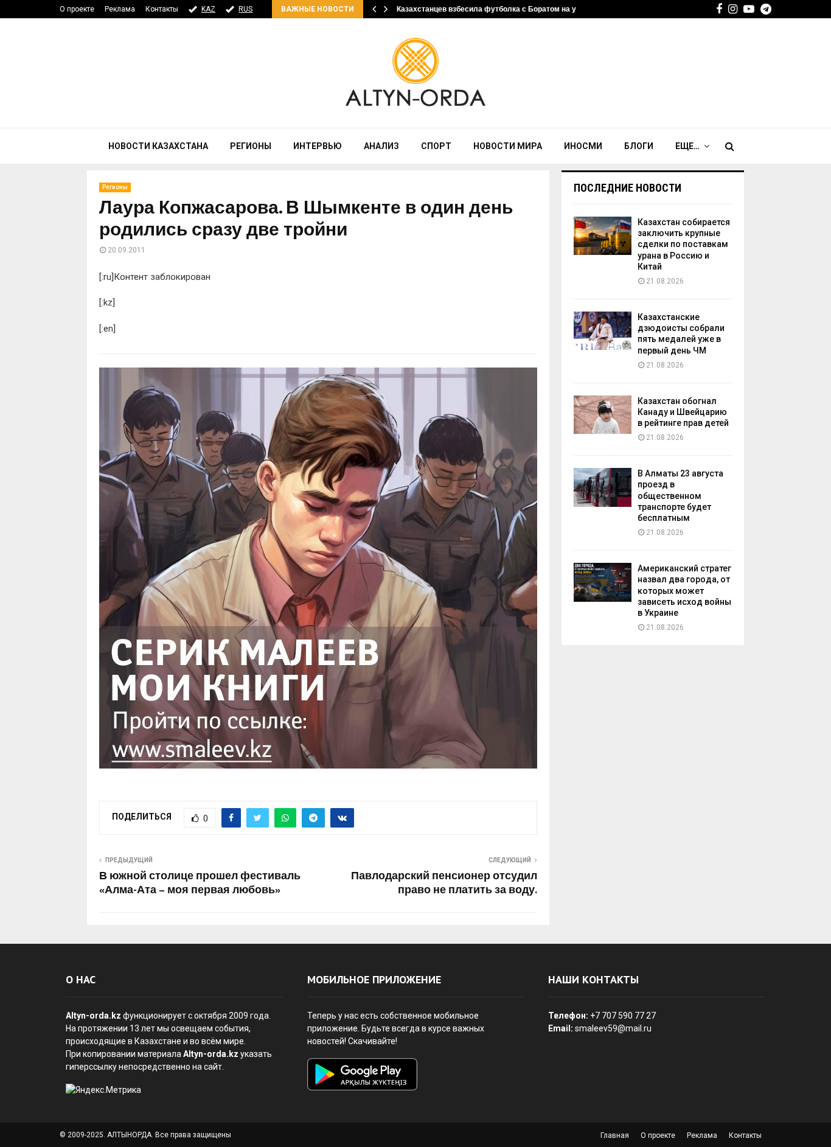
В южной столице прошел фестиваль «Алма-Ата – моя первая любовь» (200, 883)
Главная (614, 1135)
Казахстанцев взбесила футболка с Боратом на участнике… (506, 9)
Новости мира (507, 146)
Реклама (120, 9)
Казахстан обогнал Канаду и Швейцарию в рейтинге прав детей (683, 412)
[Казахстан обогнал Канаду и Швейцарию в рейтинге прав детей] (602, 415)
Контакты (161, 9)
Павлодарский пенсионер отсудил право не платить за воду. (444, 883)
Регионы (250, 146)
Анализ (381, 146)
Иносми (583, 146)
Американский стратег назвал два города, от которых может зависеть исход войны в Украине (684, 590)
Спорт (436, 146)
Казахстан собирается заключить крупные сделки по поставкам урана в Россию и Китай (684, 244)
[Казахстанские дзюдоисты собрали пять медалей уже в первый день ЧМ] (602, 331)
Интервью (317, 146)
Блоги (638, 146)
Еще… (687, 146)
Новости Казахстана (158, 146)
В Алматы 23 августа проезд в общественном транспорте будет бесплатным (680, 496)
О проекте (77, 9)
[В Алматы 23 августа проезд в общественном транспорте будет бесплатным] (602, 487)
